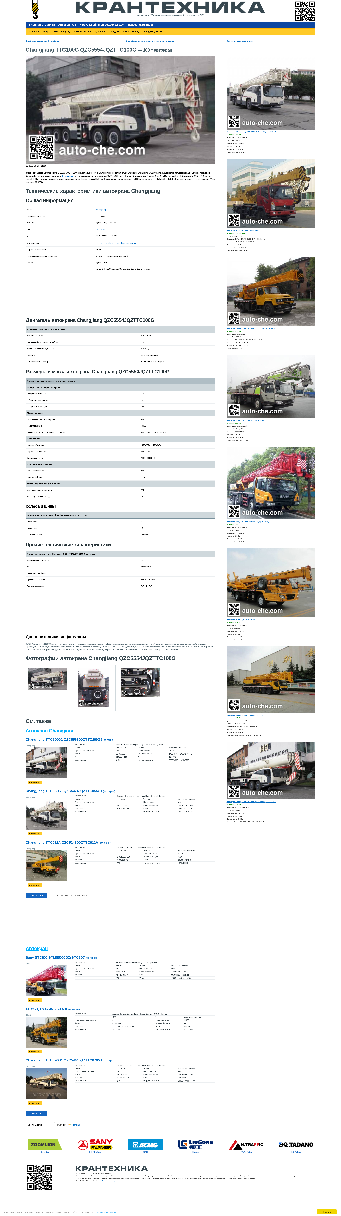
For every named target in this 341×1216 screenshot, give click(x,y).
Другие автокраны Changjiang (71, 895)
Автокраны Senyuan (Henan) (237, 233)
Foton (125, 31)
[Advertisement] (56, 294)
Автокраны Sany (233, 524)
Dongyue (114, 31)
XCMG (54, 31)
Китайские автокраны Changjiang (42, 41)
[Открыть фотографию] (120, 110)
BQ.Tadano (100, 31)
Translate (76, 1125)
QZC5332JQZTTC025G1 (251, 132)
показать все (36, 895)
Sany (45, 31)
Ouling (135, 31)
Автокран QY (67, 24)
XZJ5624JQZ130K (245, 715)
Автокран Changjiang (50, 730)
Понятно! (326, 1211)
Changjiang (101, 210)
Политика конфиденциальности (113, 1181)
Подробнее (35, 782)
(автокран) (70, 739)
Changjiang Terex (152, 31)
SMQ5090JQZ (245, 230)
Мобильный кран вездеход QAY (102, 24)
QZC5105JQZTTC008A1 (251, 328)
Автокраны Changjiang (235, 134)
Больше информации (106, 1211)
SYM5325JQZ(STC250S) (248, 522)
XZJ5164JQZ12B (244, 620)
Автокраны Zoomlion (234, 423)
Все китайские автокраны (240, 41)
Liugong (65, 31)
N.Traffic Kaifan (82, 31)
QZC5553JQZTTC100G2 (251, 802)
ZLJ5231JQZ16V (245, 420)
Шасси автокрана (140, 24)
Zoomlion (34, 31)
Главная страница (42, 24)
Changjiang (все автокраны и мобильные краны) (150, 41)
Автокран (100, 229)
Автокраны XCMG (233, 622)
